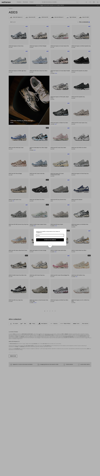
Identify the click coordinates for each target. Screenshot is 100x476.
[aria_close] (50, 245)
